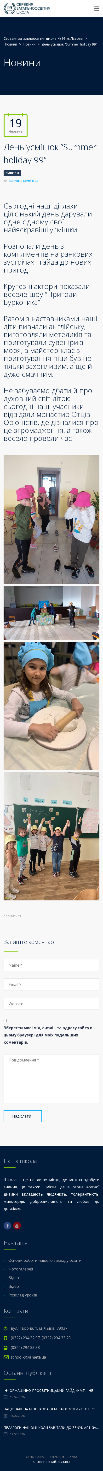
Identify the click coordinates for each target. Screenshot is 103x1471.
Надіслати (21, 1116)
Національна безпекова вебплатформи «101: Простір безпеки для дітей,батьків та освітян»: (51, 1409)
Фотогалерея (20, 1269)
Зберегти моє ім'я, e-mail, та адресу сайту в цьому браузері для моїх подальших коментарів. (48, 1035)
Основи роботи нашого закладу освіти (44, 1260)
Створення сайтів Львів (51, 1461)
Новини (12, 173)
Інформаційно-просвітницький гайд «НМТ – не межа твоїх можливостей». (51, 1390)
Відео (13, 1277)
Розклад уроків (22, 1295)
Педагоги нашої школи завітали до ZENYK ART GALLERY (51, 1427)
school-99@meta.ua (28, 1357)
